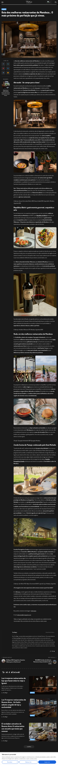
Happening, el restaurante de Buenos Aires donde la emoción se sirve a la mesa (6, 93)
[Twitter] (8, 64)
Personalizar (9, 762)
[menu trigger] (3, 2)
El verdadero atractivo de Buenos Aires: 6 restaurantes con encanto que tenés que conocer (13, 727)
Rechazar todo (28, 762)
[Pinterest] (3, 68)
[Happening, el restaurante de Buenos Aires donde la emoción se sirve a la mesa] (6, 85)
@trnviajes (33, 611)
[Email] (8, 73)
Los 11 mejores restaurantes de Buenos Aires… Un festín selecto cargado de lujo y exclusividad (14, 703)
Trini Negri (14, 632)
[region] (29, 758)
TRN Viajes (17, 592)
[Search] (55, 2)
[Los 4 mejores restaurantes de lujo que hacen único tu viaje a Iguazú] (42, 685)
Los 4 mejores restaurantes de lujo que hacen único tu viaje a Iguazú (14, 680)
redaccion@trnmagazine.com (24, 615)
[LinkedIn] (8, 68)
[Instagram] (52, 651)
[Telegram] (3, 73)
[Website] (50, 651)
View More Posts (50, 632)
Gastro (3, 9)
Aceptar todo (47, 762)
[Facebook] (3, 64)
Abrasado (37, 88)
